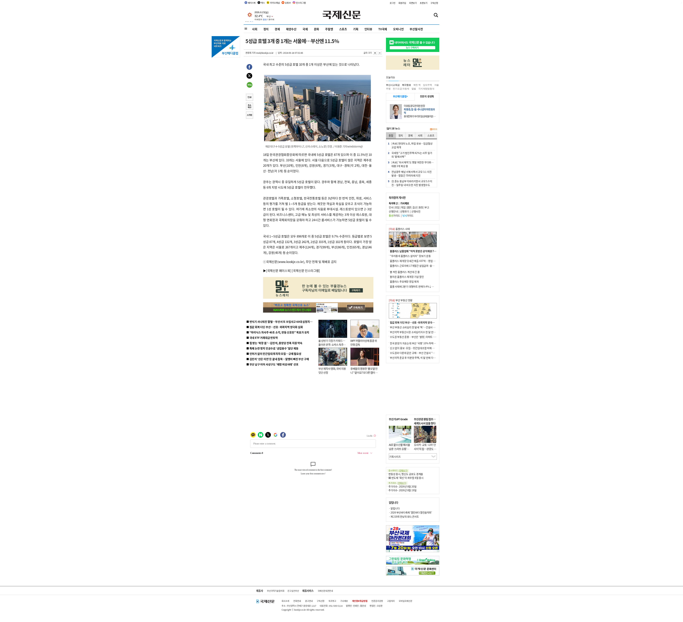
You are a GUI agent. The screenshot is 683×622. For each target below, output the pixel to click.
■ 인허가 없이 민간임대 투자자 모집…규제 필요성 (273, 353)
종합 (391, 135)
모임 (397, 207)
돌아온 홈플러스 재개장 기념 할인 (407, 276)
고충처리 (391, 600)
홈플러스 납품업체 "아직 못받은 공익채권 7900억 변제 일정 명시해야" (425, 251)
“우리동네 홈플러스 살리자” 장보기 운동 (410, 256)
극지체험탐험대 (426, 88)
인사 (391, 207)
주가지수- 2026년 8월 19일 (402, 490)
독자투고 (332, 600)
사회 (254, 29)
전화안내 (297, 600)
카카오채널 (275, 2)
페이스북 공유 (249, 67)
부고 (427, 207)
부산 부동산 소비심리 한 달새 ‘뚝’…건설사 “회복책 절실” (418, 327)
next (437, 537)
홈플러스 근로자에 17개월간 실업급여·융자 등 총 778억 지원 (421, 265)
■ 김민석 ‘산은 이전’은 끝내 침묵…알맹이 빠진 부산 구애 (277, 359)
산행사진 (415, 211)
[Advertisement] (412, 389)
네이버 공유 (249, 85)
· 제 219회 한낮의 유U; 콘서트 (404, 516)
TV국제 (382, 29)
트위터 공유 (249, 76)
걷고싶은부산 (293, 590)
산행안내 (393, 211)
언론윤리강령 (377, 600)
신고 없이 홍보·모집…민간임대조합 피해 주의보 (414, 348)
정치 (266, 29)
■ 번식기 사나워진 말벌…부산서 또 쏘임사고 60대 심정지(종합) (281, 321)
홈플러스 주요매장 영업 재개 (404, 281)
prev (388, 537)
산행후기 (404, 211)
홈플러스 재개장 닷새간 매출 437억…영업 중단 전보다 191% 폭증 (423, 261)
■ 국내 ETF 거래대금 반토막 (262, 337)
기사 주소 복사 (249, 106)
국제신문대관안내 (325, 590)
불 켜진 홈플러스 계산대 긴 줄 (405, 272)
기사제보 (344, 600)
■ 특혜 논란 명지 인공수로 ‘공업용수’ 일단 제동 (272, 348)
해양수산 (291, 29)
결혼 (409, 207)
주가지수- (397, 482)
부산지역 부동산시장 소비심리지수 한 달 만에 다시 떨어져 (419, 332)
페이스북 (252, 2)
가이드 (394, 215)
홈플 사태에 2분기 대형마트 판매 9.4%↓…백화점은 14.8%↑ (421, 286)
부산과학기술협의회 (275, 590)
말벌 (414, 88)
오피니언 (398, 29)
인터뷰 (368, 29)
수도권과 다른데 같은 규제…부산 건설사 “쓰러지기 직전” (419, 353)
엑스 (263, 2)
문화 (316, 29)
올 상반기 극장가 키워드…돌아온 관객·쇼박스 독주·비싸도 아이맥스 (331, 344)
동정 (421, 207)
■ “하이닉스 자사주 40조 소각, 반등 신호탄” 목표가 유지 (277, 332)
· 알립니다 (394, 508)
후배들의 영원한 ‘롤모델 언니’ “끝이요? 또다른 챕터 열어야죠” (364, 372)
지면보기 (413, 2)
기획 (355, 29)
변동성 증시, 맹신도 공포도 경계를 (405, 474)
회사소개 (285, 600)
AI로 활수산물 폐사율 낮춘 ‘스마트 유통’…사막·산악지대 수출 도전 (399, 451)
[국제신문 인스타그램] (306, 270)
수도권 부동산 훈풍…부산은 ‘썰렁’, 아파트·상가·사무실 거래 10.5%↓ (426, 337)
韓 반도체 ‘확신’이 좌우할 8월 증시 (405, 477)
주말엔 (329, 29)
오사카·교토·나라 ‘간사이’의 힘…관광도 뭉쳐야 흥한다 (425, 449)
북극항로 (406, 85)
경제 (277, 29)
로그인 (392, 2)
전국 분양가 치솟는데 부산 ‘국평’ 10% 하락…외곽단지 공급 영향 (422, 343)
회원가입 (402, 2)
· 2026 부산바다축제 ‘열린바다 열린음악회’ (410, 512)
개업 (403, 207)
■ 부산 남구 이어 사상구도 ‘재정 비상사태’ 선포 (272, 364)
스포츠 (343, 29)
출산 (415, 207)
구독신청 (434, 2)
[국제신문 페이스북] (278, 270)
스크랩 (249, 115)
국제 (305, 29)
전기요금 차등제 (401, 88)
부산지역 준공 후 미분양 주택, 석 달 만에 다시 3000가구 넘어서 (421, 357)
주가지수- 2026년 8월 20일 (402, 486)
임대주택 (427, 85)
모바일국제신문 (405, 600)
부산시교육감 (393, 85)
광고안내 (309, 600)
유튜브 (288, 2)
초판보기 (423, 2)
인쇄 (249, 98)
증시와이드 (398, 470)
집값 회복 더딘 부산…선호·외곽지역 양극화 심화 (415, 322)
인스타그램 (301, 2)
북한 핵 (417, 85)
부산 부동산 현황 (400, 300)
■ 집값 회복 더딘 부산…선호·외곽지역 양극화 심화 (274, 327)
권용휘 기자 (250, 52)
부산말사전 (416, 29)
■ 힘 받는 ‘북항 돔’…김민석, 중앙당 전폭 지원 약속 (274, 343)
